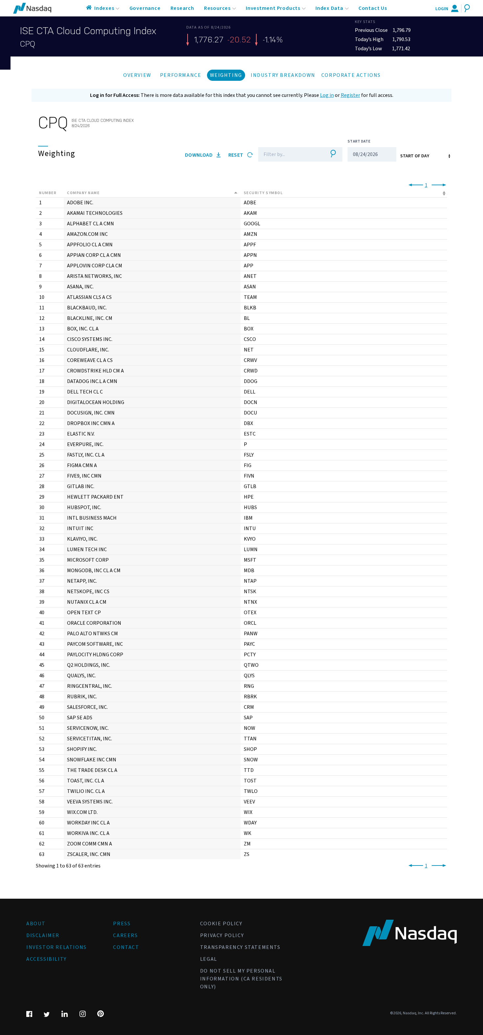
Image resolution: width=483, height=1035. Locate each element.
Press (121, 923)
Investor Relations (56, 947)
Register (350, 95)
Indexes (104, 8)
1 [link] (426, 185)
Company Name (83, 193)
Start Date (359, 141)
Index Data (329, 8)
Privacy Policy (222, 935)
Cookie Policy (221, 923)
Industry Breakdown (283, 75)
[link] (414, 185)
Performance (180, 75)
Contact (126, 947)
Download (199, 155)
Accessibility (46, 959)
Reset (236, 155)
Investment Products (273, 8)
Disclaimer (42, 935)
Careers (125, 935)
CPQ (27, 44)
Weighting (226, 75)
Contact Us (372, 8)
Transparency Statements (240, 947)
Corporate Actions (351, 75)
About (36, 923)
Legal (208, 959)
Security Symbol (263, 193)
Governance (145, 8)
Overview (137, 75)
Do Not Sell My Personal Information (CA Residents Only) (241, 978)
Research (182, 8)
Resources (217, 8)
